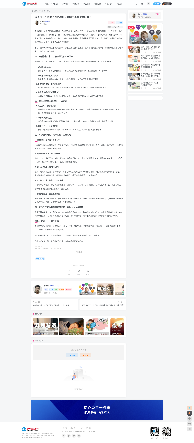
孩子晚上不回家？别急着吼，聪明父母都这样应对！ (63, 17)
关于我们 (88, 428)
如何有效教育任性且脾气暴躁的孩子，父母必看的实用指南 (150, 58)
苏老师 (42, 21)
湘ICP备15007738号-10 (90, 431)
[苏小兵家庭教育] (30, 429)
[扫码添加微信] (189, 423)
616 (52, 289)
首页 (35, 11)
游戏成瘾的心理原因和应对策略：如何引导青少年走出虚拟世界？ (150, 76)
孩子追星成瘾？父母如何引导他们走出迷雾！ (150, 66)
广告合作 (80, 428)
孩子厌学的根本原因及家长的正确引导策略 (150, 84)
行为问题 (42, 11)
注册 (86, 355)
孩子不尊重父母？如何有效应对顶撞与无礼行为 (150, 48)
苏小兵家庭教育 (77, 431)
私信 (120, 22)
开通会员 (167, 4)
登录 (73, 355)
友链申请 (64, 428)
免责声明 (72, 428)
